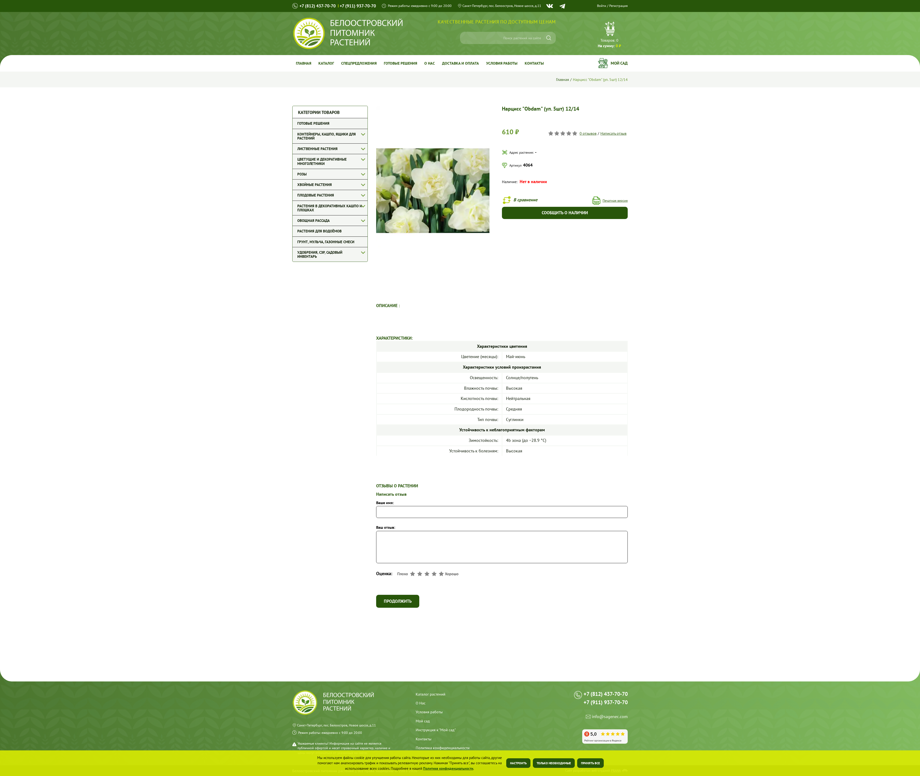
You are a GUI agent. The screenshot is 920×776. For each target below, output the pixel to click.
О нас (429, 63)
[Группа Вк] (549, 6)
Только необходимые (554, 763)
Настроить (518, 763)
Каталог (326, 63)
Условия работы (502, 63)
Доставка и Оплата (460, 63)
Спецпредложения (359, 63)
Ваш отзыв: (385, 527)
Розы (302, 174)
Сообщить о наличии (565, 212)
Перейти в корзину (609, 35)
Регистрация (618, 6)
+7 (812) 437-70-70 (317, 6)
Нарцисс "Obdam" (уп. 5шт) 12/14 (600, 79)
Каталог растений (430, 694)
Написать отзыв (613, 133)
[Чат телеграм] (562, 6)
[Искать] (549, 38)
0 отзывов (588, 133)
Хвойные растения (314, 184)
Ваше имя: (385, 502)
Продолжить (398, 601)
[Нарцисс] (432, 108)
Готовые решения (400, 63)
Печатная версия (615, 200)
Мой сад (619, 63)
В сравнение (525, 199)
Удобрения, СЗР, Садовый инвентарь (319, 254)
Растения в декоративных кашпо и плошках (329, 208)
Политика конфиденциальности (443, 747)
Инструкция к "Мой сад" (436, 729)
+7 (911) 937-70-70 (358, 6)
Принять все (590, 763)
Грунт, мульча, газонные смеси (325, 242)
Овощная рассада (313, 220)
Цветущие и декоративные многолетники (322, 161)
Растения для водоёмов (319, 231)
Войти (601, 6)
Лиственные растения (317, 148)
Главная (303, 63)
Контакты (534, 63)
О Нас (421, 703)
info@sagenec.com (610, 716)
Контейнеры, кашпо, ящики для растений (326, 136)
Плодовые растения (315, 195)
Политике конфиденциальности (448, 768)
